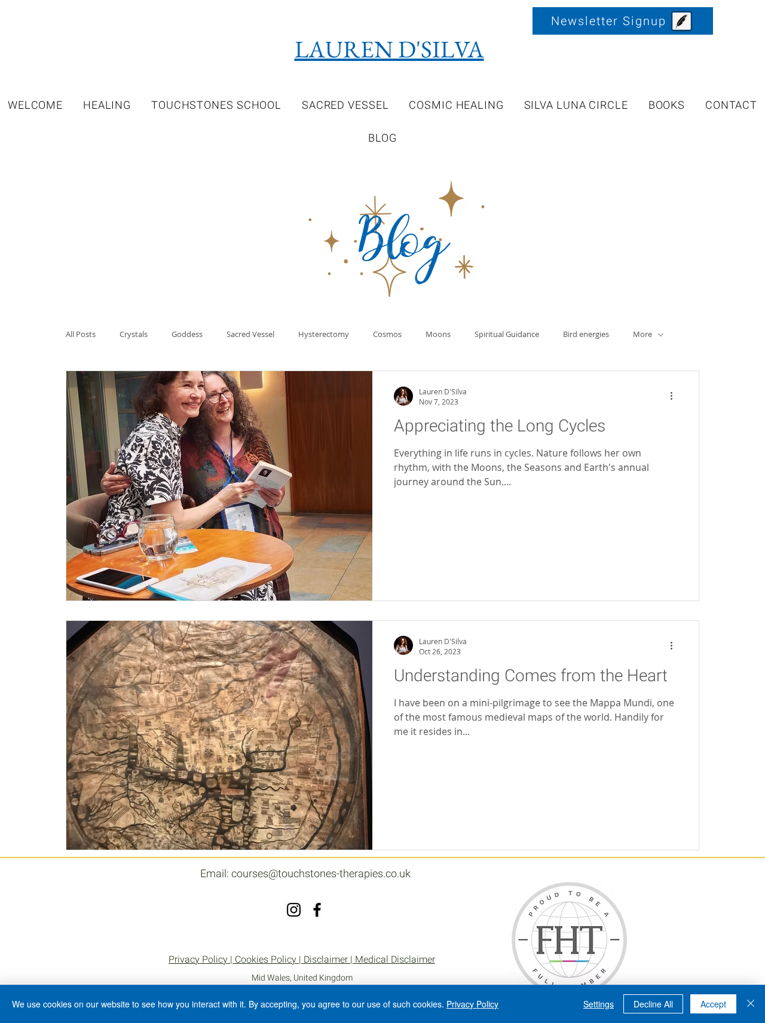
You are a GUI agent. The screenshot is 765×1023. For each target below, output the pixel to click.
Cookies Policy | (269, 959)
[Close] (750, 1003)
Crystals (134, 334)
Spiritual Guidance (507, 334)
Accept (713, 1004)
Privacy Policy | (202, 959)
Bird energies (586, 334)
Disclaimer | (329, 959)
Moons (438, 334)
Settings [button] (598, 1004)
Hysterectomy (323, 334)
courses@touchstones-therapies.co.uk (321, 874)
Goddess (187, 334)
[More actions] (675, 396)
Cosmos (387, 334)
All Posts (81, 334)
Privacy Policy (472, 1004)
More (642, 334)
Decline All (653, 1004)
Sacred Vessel (250, 334)
